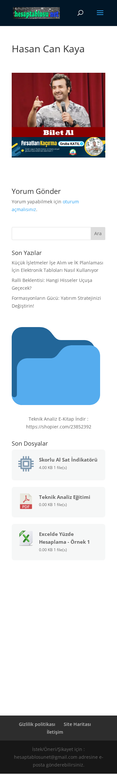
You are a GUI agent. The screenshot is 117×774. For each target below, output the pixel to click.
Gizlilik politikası (37, 724)
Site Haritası (77, 724)
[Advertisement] (58, 628)
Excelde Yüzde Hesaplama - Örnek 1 (64, 538)
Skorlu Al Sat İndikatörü (68, 459)
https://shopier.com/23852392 (58, 427)
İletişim (55, 732)
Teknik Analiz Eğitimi (64, 497)
